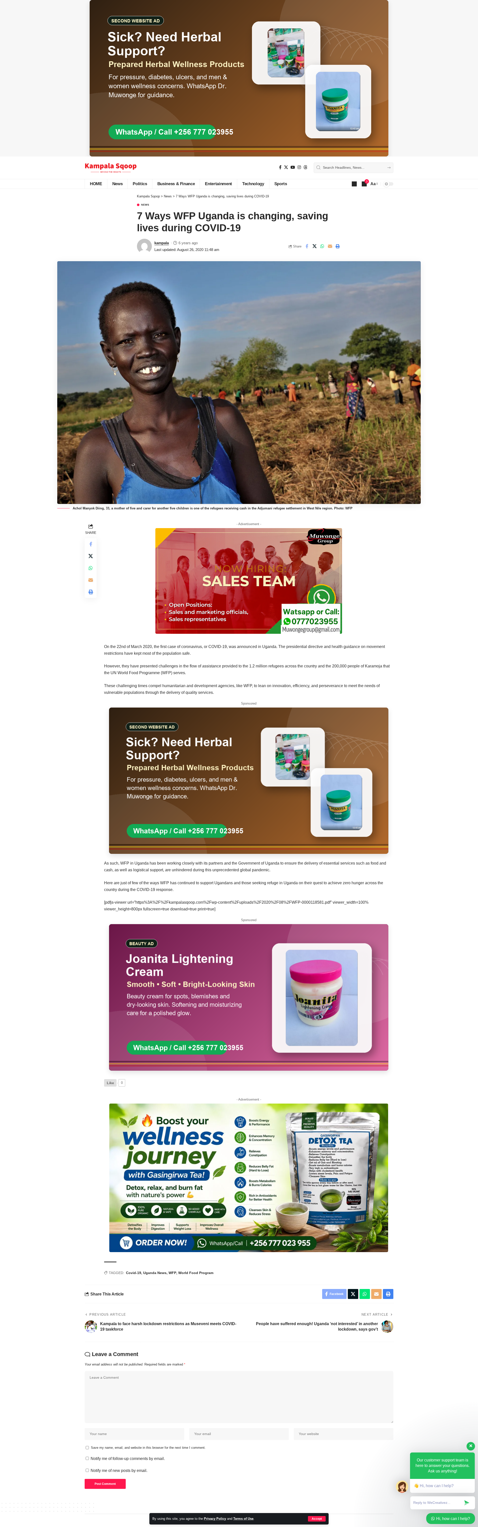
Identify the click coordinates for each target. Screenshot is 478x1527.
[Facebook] (280, 167)
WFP (172, 1273)
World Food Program (195, 1273)
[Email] (329, 246)
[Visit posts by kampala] (144, 246)
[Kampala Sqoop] (111, 167)
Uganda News (155, 1273)
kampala (161, 243)
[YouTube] (292, 167)
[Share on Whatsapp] (322, 246)
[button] (317, 1519)
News (145, 205)
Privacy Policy (215, 1519)
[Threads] (305, 167)
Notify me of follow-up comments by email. (128, 1458)
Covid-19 (133, 1273)
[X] (286, 167)
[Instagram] (299, 167)
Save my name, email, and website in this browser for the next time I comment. (148, 1447)
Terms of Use (243, 1519)
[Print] (337, 246)
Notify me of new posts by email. (119, 1470)
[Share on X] (314, 246)
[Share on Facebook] (306, 246)
